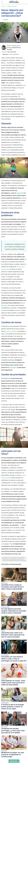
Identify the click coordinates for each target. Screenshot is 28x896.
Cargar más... (14, 761)
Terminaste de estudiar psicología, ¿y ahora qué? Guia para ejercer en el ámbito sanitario (13, 731)
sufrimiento (13, 367)
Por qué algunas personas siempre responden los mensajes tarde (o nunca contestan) (13, 611)
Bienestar (3, 6)
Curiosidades (5, 655)
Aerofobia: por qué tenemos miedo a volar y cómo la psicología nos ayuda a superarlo (14, 659)
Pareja (3, 631)
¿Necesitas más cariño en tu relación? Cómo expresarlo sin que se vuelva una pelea (12, 635)
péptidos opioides (11, 331)
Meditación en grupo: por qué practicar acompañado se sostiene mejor (12, 755)
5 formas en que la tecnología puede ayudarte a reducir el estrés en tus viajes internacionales (12, 707)
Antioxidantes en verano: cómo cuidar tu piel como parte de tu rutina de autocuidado (13, 683)
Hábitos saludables (12, 6)
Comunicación (5, 607)
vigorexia (19, 193)
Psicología (4, 583)
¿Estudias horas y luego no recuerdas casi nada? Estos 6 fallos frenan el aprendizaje (12, 587)
